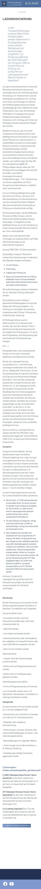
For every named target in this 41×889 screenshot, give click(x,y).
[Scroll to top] (36, 884)
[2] (21, 500)
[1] (23, 164)
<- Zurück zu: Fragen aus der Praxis (17, 825)
